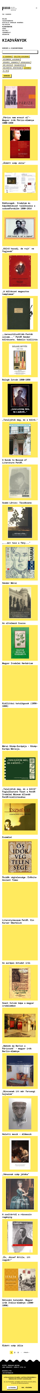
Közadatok (5, 34)
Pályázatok (6, 24)
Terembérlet (6, 32)
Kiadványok (8, 14)
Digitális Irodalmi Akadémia (12, 22)
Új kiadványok (7, 56)
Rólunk (4, 19)
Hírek (4, 28)
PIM (3, 14)
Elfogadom (12, 1387)
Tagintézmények (7, 20)
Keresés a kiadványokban (12, 48)
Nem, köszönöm (27, 1387)
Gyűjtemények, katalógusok (11, 59)
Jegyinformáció (7, 1373)
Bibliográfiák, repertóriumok (12, 68)
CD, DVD (5, 70)
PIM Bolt (5, 30)
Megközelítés (7, 1371)
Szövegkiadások (25, 62)
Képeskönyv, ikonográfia (10, 62)
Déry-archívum (7, 65)
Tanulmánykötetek (19, 65)
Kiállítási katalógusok (21, 56)
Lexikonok (27, 68)
